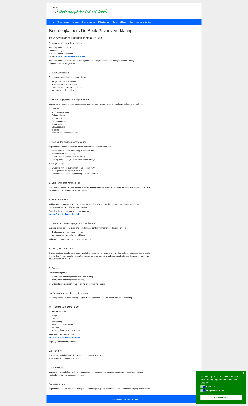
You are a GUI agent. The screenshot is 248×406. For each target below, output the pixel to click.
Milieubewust (103, 22)
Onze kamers (63, 22)
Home (51, 22)
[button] (202, 386)
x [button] (244, 373)
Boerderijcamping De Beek (140, 22)
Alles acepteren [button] (221, 397)
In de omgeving (88, 22)
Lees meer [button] (205, 383)
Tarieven (75, 22)
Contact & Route (119, 22)
